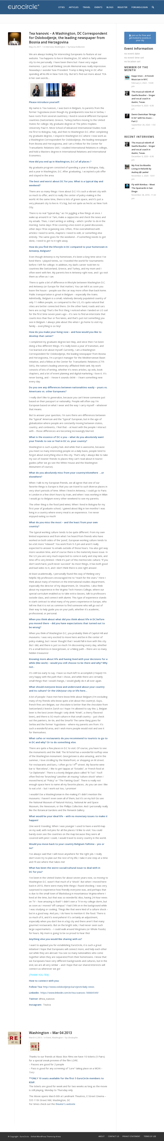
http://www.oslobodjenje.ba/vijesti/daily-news (68, 986)
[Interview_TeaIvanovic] (68, 90)
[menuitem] (61, 7)
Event (48, 1037)
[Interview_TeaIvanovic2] (53, 90)
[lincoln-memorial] (14, 38)
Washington (60, 47)
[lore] (14, 1038)
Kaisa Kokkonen (77, 47)
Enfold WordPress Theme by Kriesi (46, 1136)
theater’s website (65, 1104)
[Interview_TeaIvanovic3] (37, 90)
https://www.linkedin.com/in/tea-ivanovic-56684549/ (70, 992)
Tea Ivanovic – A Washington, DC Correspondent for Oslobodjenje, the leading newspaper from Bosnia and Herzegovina (68, 37)
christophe (73, 1037)
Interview (49, 47)
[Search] (153, 7)
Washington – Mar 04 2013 (50, 1032)
